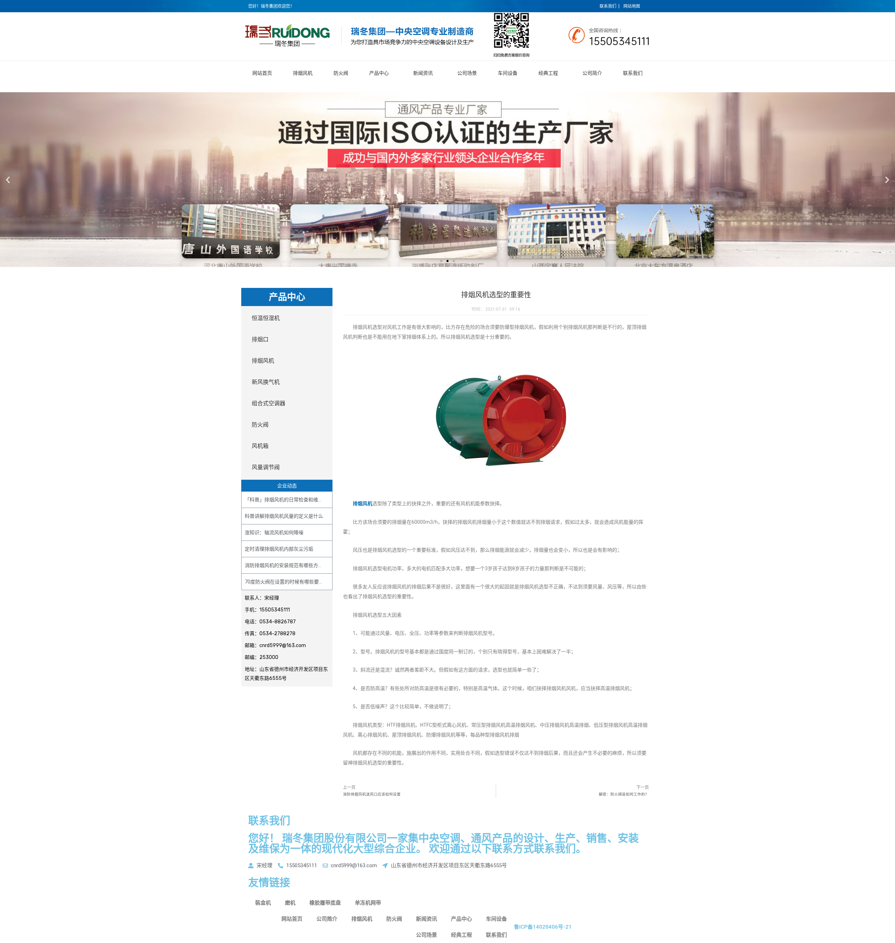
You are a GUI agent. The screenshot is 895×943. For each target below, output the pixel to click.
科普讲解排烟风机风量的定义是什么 (284, 516)
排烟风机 (303, 73)
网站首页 (262, 73)
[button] (441, 261)
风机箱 (260, 446)
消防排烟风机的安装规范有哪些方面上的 (289, 565)
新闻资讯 (423, 73)
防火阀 (341, 73)
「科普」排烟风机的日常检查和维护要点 (289, 499)
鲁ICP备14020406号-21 (543, 927)
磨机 (290, 903)
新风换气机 (266, 382)
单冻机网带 (368, 903)
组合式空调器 (268, 403)
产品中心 (379, 73)
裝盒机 (263, 903)
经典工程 (548, 73)
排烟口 (260, 339)
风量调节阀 (266, 467)
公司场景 (467, 73)
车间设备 (507, 73)
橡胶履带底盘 (325, 903)
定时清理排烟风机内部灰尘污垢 (279, 549)
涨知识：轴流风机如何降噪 (274, 532)
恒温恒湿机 (266, 318)
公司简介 (592, 73)
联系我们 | (610, 6)
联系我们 (633, 73)
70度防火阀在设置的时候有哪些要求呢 (287, 582)
